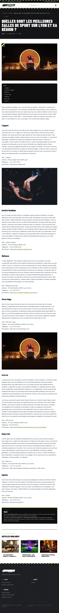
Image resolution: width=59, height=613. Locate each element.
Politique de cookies (7, 597)
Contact (33, 582)
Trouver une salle (6, 582)
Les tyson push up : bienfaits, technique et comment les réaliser (9, 556)
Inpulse (7, 101)
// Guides (4, 13)
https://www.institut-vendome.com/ (21, 249)
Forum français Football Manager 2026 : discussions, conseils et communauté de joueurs (48, 557)
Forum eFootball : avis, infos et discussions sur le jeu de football (29, 556)
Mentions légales (6, 592)
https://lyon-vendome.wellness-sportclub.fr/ (23, 292)
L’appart (7, 88)
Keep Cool (7, 98)
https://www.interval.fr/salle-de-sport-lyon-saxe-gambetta (28, 427)
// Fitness (5, 16)
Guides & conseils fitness (8, 584)
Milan (3, 33)
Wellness (7, 92)
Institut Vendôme (9, 90)
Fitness (10, 13)
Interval (7, 96)
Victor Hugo (8, 94)
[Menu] (55, 5)
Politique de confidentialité (8, 594)
